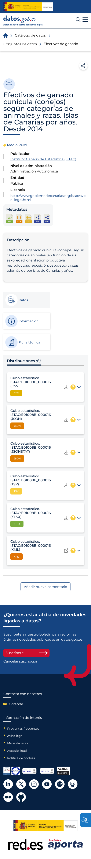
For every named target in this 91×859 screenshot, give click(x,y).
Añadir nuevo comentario (45, 587)
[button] (85, 20)
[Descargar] (66, 387)
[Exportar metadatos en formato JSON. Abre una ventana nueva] (19, 218)
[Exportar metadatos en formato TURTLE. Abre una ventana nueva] (37, 218)
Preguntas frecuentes (23, 728)
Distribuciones (24, 361)
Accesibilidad (17, 751)
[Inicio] (23, 21)
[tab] (26, 300)
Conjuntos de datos (20, 44)
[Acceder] (66, 550)
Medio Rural (17, 145)
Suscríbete (15, 653)
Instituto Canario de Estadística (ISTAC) (43, 159)
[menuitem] (22, 704)
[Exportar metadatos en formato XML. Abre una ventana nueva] (9, 218)
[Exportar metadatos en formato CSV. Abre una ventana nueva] (28, 218)
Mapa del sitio (17, 743)
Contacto (16, 704)
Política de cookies (21, 758)
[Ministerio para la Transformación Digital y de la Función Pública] (28, 6)
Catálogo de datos (30, 35)
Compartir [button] (83, 65)
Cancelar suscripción (20, 661)
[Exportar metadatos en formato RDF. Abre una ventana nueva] (47, 218)
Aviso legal (15, 736)
